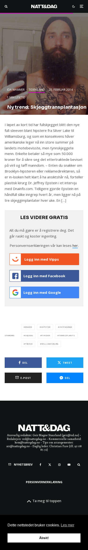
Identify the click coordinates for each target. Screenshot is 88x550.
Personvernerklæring (44, 482)
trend (29, 343)
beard (28, 327)
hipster (46, 327)
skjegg (29, 335)
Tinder (46, 335)
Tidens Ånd (37, 90)
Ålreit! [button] (44, 538)
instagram (65, 327)
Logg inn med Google (42, 292)
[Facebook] (40, 465)
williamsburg (50, 343)
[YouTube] (69, 465)
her (75, 245)
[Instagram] (59, 465)
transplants (67, 335)
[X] (50, 465)
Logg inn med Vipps (41, 259)
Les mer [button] (67, 525)
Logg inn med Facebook (44, 275)
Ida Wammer (16, 90)
